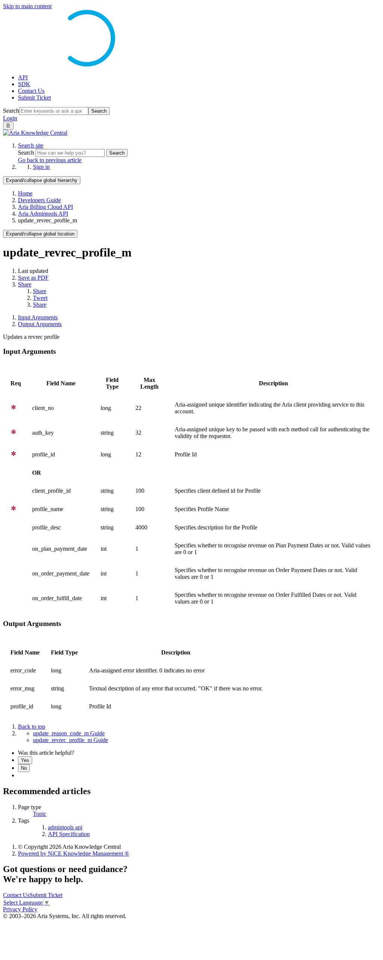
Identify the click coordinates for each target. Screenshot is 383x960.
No (24, 768)
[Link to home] (35, 133)
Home (25, 193)
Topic (39, 814)
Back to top (31, 726)
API (23, 77)
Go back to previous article (50, 160)
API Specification (69, 834)
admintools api (65, 827)
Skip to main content (27, 6)
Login (10, 118)
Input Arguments (38, 317)
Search (11, 110)
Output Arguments (40, 324)
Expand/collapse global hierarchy (41, 180)
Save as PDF (33, 277)
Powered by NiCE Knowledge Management (73, 853)
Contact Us (31, 91)
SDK (24, 84)
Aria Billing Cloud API (45, 207)
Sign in (41, 167)
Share (24, 284)
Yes (25, 760)
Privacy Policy (20, 909)
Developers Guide (39, 200)
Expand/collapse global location (40, 234)
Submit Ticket (34, 97)
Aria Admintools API (43, 213)
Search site (30, 145)
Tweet (40, 298)
